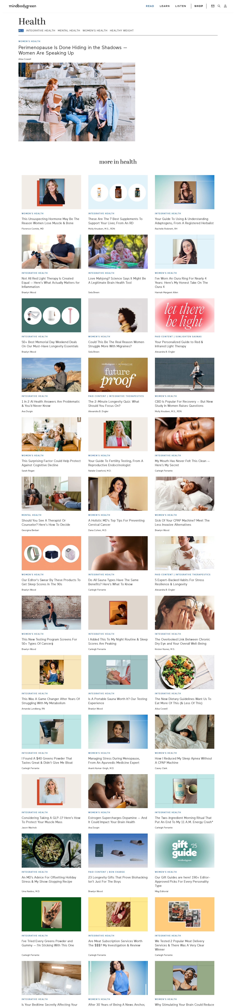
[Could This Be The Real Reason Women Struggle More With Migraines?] (118, 315)
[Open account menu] (225, 6)
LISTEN (180, 6)
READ (150, 6)
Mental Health (69, 30)
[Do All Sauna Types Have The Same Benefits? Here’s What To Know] (118, 553)
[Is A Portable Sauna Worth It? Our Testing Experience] (118, 672)
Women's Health (95, 30)
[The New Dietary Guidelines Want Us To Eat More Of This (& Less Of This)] (184, 672)
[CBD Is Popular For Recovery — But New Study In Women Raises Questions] (184, 375)
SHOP (198, 6)
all (21, 30)
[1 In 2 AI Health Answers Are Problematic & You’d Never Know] (51, 375)
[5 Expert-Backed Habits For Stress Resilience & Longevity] (184, 553)
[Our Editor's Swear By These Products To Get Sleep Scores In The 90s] (51, 553)
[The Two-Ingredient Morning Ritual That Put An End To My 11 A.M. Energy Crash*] (184, 791)
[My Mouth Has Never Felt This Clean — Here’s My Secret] (184, 434)
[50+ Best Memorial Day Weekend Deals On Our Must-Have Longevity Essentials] (51, 315)
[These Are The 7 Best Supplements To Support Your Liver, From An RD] (118, 192)
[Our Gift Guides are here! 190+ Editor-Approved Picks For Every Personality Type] (184, 851)
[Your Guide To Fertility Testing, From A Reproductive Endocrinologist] (118, 434)
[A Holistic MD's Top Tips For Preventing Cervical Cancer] (118, 494)
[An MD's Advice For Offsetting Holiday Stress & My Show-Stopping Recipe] (51, 851)
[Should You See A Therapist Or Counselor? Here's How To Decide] (51, 494)
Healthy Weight (122, 30)
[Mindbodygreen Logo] (22, 6)
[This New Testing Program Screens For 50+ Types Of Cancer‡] (51, 613)
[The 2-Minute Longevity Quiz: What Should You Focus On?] (118, 375)
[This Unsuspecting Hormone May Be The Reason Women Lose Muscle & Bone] (51, 192)
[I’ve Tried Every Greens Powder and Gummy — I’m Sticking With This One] (51, 914)
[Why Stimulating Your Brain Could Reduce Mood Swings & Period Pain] (184, 978)
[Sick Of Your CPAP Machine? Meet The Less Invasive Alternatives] (184, 494)
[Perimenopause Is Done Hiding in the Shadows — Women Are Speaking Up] (76, 102)
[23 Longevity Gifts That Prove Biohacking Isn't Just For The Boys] (118, 851)
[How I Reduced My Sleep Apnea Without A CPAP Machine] (184, 732)
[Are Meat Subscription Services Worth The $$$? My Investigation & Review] (118, 914)
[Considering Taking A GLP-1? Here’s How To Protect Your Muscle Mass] (51, 791)
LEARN (165, 6)
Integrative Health (40, 30)
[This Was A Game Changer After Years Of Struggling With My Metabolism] (51, 672)
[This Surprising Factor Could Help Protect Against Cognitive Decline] (51, 434)
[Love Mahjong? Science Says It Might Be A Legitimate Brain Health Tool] (118, 252)
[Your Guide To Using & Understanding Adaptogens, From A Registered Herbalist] (184, 192)
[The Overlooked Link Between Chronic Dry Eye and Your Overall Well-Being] (184, 613)
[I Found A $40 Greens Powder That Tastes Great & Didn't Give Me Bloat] (51, 732)
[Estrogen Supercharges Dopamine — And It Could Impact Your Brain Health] (118, 791)
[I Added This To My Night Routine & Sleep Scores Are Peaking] (118, 613)
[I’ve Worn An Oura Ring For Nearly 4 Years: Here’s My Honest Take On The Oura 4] (184, 252)
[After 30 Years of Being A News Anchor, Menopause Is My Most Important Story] (118, 978)
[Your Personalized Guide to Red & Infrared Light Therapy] (184, 315)
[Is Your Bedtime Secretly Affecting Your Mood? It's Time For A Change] (51, 978)
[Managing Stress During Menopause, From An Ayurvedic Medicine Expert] (118, 732)
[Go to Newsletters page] (213, 6)
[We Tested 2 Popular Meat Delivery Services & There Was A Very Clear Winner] (184, 914)
